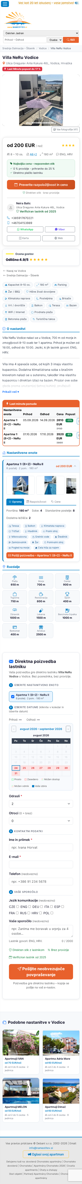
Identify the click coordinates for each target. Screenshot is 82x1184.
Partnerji (28, 1173)
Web (60, 238)
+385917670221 (22, 218)
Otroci (20, 813)
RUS (23, 913)
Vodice (43, 48)
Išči (72, 39)
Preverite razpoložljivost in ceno (43, 185)
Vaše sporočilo (29, 921)
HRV (35, 913)
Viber (61, 229)
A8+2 (33, 154)
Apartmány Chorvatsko (46, 1173)
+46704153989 (21, 223)
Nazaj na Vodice (16, 270)
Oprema (17, 501)
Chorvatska (26, 1165)
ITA (47, 907)
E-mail (15, 857)
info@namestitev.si (41, 1147)
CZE (12, 907)
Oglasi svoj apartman (48, 1154)
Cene (58, 501)
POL (47, 913)
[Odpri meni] (5, 4)
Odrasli (15, 796)
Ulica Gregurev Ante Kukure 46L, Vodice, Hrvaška (39, 63)
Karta (25, 238)
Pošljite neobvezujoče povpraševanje (43, 971)
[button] (41, 257)
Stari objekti (15, 1173)
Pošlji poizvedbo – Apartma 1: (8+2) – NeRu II (42, 555)
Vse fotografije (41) (67, 129)
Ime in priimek (20, 840)
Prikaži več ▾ (10, 391)
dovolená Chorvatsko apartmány (44, 1161)
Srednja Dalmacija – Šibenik (18, 48)
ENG (24, 907)
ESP (57, 907)
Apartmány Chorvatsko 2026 (49, 1165)
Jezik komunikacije (32, 900)
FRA (12, 913)
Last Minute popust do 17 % (24, 68)
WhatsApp (26, 229)
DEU (36, 907)
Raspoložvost (38, 501)
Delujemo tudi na (15, 1161)
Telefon (23, 874)
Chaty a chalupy (48, 1170)
